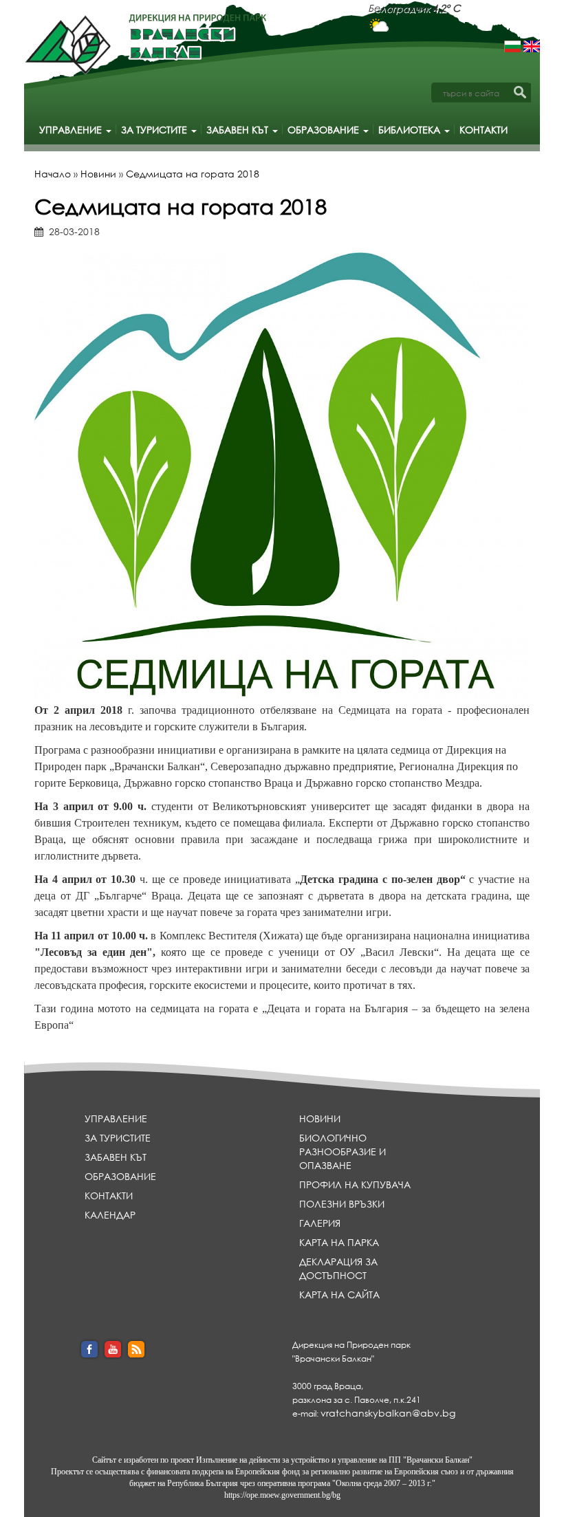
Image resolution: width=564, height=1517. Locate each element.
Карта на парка (339, 1242)
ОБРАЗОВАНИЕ (325, 129)
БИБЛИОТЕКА (410, 129)
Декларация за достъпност (338, 1268)
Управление (72, 129)
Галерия (319, 1223)
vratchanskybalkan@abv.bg (388, 1412)
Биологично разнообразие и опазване (342, 1151)
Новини (98, 173)
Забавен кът (238, 129)
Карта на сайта (339, 1294)
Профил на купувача (355, 1184)
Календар (110, 1214)
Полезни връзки (341, 1203)
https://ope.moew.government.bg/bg (282, 1495)
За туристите (155, 129)
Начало (52, 173)
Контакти (483, 129)
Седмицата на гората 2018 (192, 173)
